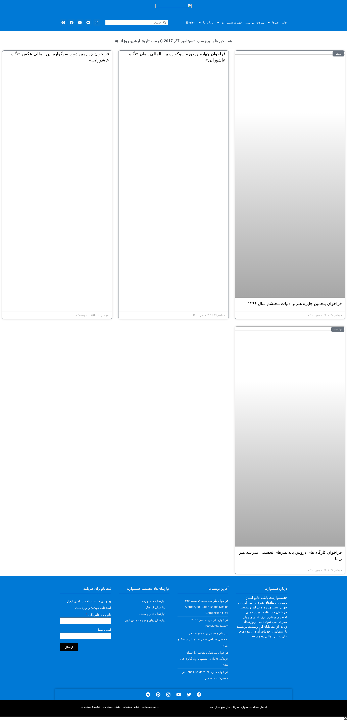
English (190, 22)
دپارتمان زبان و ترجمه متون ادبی (145, 620)
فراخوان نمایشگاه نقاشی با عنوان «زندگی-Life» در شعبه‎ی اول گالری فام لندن (204, 658)
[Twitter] (189, 694)
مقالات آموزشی (254, 22)
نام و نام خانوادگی (99, 614)
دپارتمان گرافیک (155, 607)
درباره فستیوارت (150, 707)
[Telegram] (88, 22)
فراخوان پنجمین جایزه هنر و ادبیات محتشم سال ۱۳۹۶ (295, 303)
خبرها (275, 22)
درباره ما (208, 22)
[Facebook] (71, 22)
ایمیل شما (104, 629)
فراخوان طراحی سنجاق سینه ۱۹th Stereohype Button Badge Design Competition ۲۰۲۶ (206, 606)
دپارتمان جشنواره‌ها (153, 601)
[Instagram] (96, 22)
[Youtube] (80, 22)
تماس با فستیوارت (90, 707)
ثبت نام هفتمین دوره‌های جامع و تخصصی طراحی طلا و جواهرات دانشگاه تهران (203, 639)
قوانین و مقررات (131, 707)
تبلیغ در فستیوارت (111, 707)
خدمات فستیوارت (231, 22)
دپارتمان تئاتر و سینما (152, 613)
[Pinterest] (63, 22)
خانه (284, 22)
